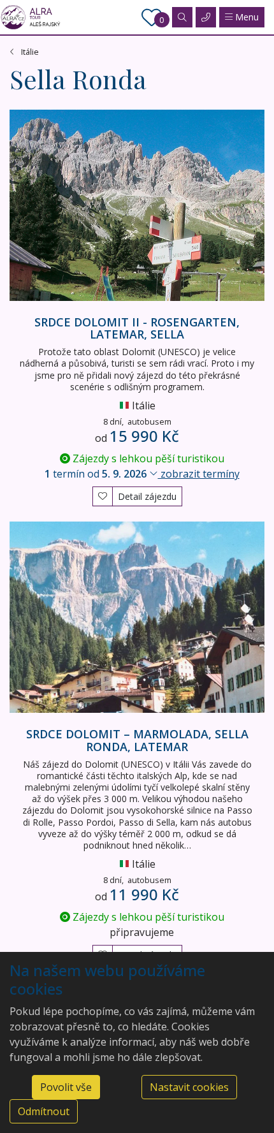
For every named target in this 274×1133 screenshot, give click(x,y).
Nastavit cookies (189, 1087)
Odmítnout (43, 1111)
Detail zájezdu (147, 496)
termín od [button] (142, 474)
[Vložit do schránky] (102, 495)
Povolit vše (66, 1087)
